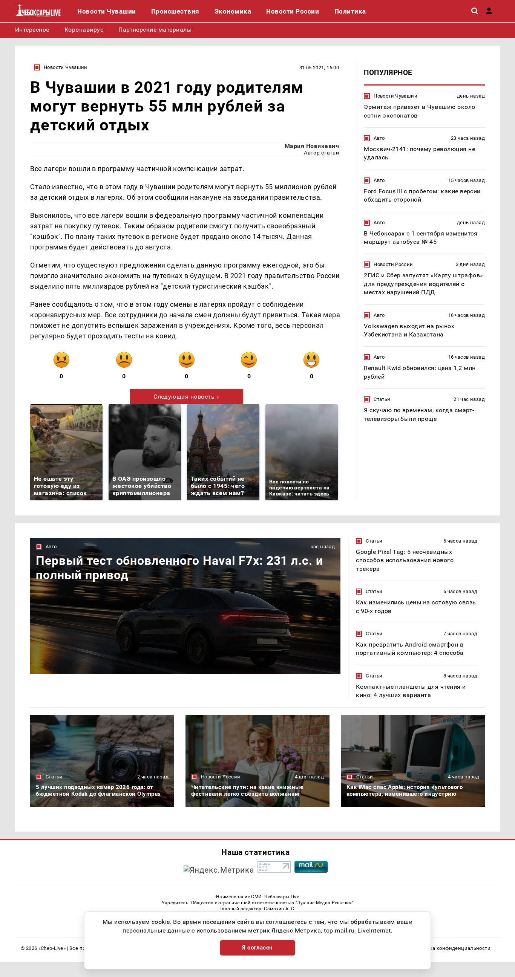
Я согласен (257, 947)
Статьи (382, 399)
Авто (379, 138)
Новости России (393, 264)
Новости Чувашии (65, 67)
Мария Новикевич (312, 146)
